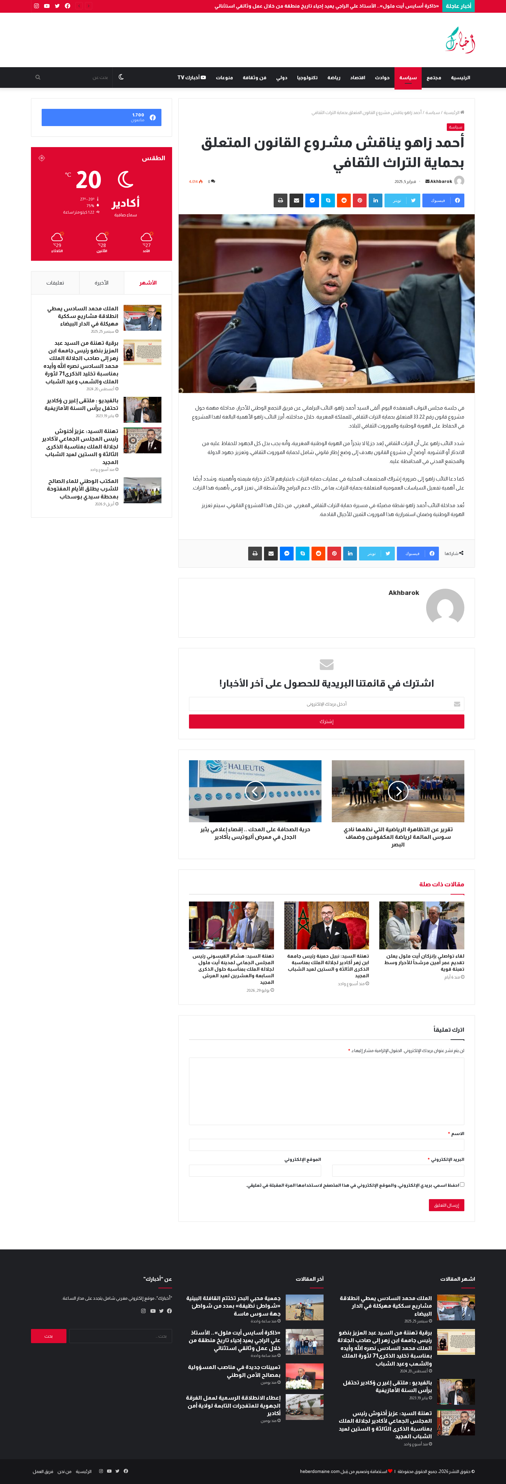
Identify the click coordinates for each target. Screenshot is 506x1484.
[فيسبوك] (168, 1311)
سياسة (408, 77)
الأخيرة (101, 283)
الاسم (455, 1133)
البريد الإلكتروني (445, 1159)
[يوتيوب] (151, 1311)
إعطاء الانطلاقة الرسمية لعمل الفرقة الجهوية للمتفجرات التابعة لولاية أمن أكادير (233, 1405)
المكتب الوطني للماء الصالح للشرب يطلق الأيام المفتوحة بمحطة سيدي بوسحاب (82, 488)
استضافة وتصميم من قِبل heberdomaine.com (343, 1471)
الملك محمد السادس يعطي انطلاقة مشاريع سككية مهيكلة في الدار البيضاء (82, 316)
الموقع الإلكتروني (302, 1159)
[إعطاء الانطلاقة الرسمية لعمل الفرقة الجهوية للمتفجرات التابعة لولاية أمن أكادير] (305, 1407)
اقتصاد (357, 77)
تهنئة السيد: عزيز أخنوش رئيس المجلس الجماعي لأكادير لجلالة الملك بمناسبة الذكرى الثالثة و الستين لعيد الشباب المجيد (80, 446)
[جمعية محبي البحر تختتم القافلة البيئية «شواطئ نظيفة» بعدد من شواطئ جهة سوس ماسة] (305, 1307)
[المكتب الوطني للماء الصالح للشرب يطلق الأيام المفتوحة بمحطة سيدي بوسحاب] (142, 490)
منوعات (224, 77)
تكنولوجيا (307, 77)
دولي (281, 77)
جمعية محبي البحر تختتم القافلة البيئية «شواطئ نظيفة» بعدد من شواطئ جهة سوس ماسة (233, 1306)
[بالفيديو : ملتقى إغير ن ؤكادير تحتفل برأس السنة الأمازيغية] (142, 410)
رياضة (333, 77)
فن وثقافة (254, 77)
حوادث (382, 77)
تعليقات (55, 283)
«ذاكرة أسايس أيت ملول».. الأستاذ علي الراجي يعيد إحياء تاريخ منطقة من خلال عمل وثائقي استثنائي (326, 6)
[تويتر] (160, 1311)
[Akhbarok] (460, 40)
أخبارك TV (189, 77)
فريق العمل (43, 1471)
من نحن (64, 1471)
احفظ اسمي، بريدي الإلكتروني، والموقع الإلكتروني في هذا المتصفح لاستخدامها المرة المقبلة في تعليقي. (352, 1185)
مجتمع (433, 77)
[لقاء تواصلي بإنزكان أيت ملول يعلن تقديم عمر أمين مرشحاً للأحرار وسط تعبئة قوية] (421, 925)
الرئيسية (460, 77)
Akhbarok (441, 181)
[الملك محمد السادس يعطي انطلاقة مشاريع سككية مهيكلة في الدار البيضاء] (142, 318)
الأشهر (148, 283)
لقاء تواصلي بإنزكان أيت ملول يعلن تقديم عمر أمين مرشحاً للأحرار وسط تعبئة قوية (424, 962)
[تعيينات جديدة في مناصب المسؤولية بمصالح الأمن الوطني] (305, 1376)
